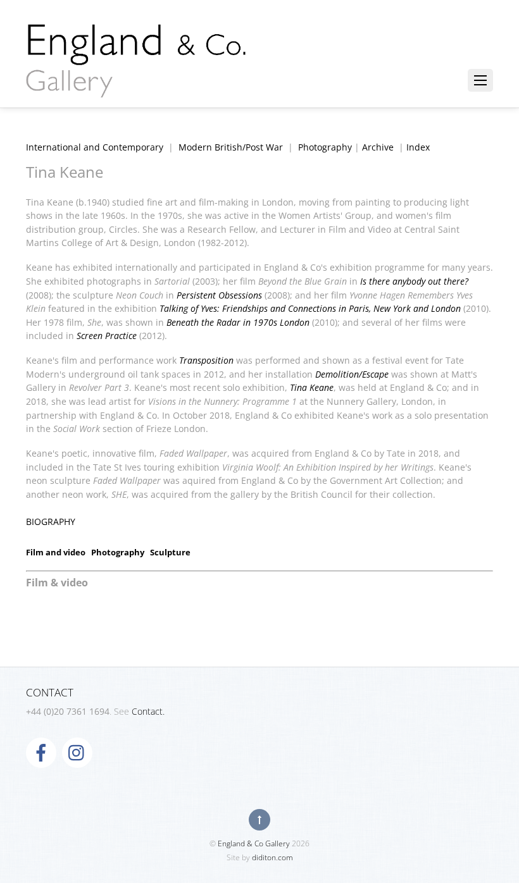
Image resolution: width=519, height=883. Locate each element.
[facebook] (41, 752)
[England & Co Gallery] (136, 84)
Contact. (148, 711)
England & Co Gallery (254, 843)
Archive (378, 147)
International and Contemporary (94, 147)
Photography (325, 147)
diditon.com (272, 857)
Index (418, 147)
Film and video (55, 552)
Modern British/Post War (230, 147)
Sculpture (170, 552)
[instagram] (77, 752)
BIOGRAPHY (50, 522)
